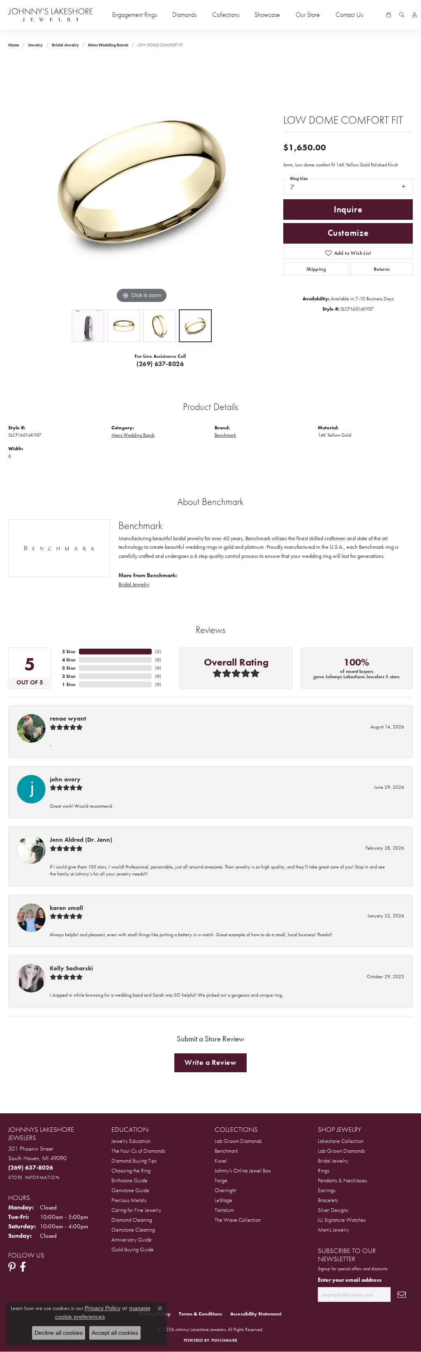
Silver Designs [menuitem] (333, 1210)
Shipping (316, 269)
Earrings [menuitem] (326, 1190)
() (158, 651)
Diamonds (184, 15)
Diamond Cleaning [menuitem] (131, 1219)
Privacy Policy (102, 1308)
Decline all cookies (59, 1332)
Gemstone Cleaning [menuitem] (133, 1229)
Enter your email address (350, 1279)
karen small (66, 908)
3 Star (69, 668)
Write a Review (210, 1062)
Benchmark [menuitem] (226, 1150)
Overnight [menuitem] (225, 1190)
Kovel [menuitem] (221, 1160)
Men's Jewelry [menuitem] (333, 1229)
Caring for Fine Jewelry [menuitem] (136, 1210)
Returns (382, 269)
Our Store (308, 15)
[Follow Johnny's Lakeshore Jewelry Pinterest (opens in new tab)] (12, 1267)
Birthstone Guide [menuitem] (129, 1180)
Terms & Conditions (200, 1314)
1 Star (69, 684)
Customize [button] (348, 233)
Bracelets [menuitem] (328, 1200)
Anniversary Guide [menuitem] (131, 1239)
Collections (225, 15)
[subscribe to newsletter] (402, 1294)
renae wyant (68, 718)
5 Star (69, 651)
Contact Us (349, 15)
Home (13, 45)
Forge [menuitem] (221, 1180)
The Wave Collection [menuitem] (238, 1219)
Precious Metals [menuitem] (128, 1200)
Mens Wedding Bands (108, 45)
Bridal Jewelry (65, 45)
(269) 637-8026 (160, 363)
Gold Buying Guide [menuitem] (132, 1249)
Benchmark (225, 435)
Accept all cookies (115, 1332)
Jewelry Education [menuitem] (130, 1141)
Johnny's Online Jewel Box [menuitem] (243, 1170)
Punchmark (224, 1340)
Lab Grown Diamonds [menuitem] (238, 1141)
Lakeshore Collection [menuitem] (340, 1141)
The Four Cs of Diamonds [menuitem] (138, 1150)
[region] (142, 182)
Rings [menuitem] (323, 1170)
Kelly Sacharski (71, 968)
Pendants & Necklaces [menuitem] (342, 1180)
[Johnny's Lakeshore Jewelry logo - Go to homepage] (50, 15)
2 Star (69, 676)
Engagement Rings (134, 15)
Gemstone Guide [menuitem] (130, 1190)
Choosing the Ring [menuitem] (130, 1170)
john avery (65, 779)
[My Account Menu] (414, 14)
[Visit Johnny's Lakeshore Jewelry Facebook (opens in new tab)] (23, 1267)
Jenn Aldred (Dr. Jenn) (81, 840)
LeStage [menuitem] (223, 1200)
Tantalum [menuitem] (224, 1210)
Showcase (267, 15)
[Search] (401, 14)
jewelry (35, 45)
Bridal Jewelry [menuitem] (333, 1160)
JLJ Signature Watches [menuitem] (342, 1219)
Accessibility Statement (256, 1314)
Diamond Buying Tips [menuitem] (134, 1160)
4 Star (69, 659)
